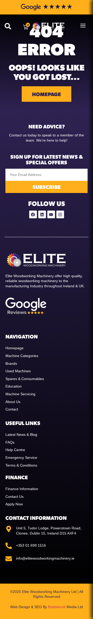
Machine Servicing (20, 394)
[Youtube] (51, 214)
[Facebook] (33, 214)
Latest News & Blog (21, 434)
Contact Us (14, 496)
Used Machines (18, 371)
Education (13, 386)
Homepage (14, 348)
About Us (12, 402)
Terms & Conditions (21, 465)
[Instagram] (60, 214)
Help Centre (15, 450)
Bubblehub (57, 607)
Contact (11, 409)
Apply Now (14, 504)
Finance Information (21, 489)
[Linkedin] (42, 214)
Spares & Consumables (24, 379)
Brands (11, 363)
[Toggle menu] (83, 25)
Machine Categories (21, 356)
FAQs (9, 442)
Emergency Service (21, 457)
